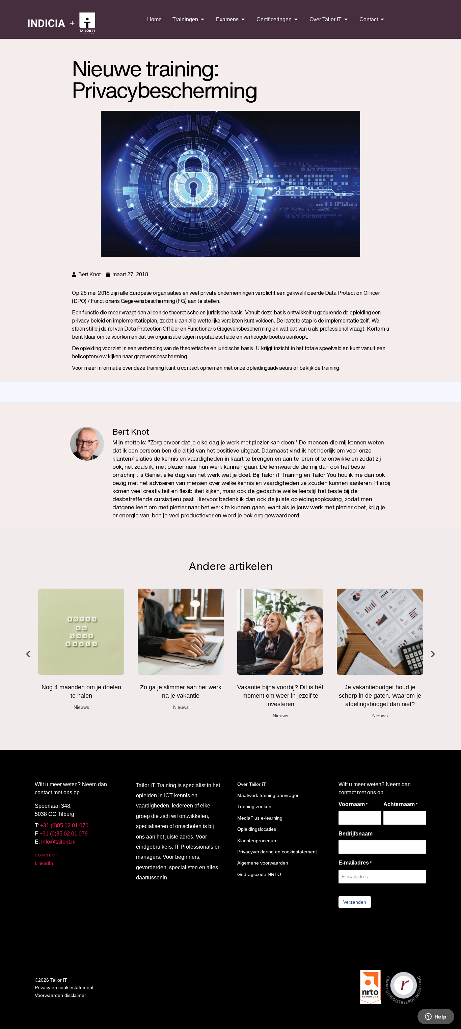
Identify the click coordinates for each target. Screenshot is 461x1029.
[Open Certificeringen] (296, 19)
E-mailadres (355, 863)
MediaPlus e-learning (259, 818)
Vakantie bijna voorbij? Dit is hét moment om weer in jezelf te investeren (280, 696)
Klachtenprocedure (257, 840)
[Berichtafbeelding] (81, 632)
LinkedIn (44, 863)
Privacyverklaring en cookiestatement (277, 851)
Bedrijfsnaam (355, 834)
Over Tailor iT (251, 784)
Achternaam (400, 804)
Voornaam (353, 804)
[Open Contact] (382, 19)
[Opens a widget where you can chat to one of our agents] (435, 1017)
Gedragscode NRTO (259, 874)
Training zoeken (254, 806)
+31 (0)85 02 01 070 (64, 825)
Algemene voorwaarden (262, 863)
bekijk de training (319, 368)
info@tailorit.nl (58, 842)
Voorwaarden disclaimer (60, 995)
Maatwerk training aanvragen (268, 795)
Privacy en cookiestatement (64, 987)
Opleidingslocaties (256, 829)
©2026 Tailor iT (51, 980)
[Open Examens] (243, 19)
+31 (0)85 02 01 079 (63, 834)
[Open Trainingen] (202, 19)
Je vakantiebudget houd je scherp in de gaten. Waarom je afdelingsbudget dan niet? (380, 696)
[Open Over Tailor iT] (346, 19)
